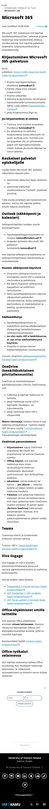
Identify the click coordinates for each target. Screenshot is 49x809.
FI (37, 804)
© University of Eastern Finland (23, 762)
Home (4, 5)
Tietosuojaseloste (23, 795)
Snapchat (31, 776)
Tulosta (40, 26)
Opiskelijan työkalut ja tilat (20, 8)
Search (31, 804)
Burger (44, 804)
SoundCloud (37, 776)
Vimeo (25, 785)
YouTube (18, 776)
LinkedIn (24, 776)
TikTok (44, 776)
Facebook (5, 776)
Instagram (11, 776)
